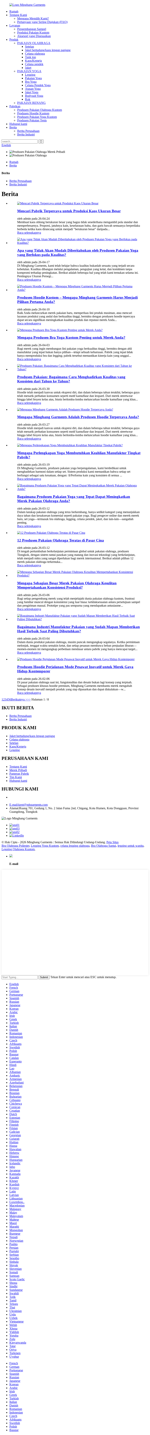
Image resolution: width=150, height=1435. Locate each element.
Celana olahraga (35, 53)
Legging (30, 74)
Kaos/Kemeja (33, 60)
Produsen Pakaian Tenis (32, 120)
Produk (13, 39)
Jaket (28, 67)
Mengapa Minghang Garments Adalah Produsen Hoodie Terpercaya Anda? (78, 417)
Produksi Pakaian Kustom (33, 32)
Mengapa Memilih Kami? (33, 18)
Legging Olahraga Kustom (18, 849)
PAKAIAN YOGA (29, 71)
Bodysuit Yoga (34, 95)
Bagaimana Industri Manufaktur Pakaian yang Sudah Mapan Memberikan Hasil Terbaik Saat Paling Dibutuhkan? (78, 629)
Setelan (29, 46)
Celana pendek (34, 64)
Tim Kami (15, 777)
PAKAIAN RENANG (31, 102)
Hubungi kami (18, 124)
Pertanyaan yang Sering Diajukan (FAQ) (42, 22)
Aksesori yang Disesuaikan (34, 36)
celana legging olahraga (74, 845)
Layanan (14, 25)
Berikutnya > (19, 699)
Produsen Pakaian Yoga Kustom (37, 117)
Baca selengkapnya (29, 232)
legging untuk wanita (131, 845)
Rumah (13, 11)
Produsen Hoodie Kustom (33, 113)
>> (29, 699)
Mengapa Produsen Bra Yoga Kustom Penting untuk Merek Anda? (71, 337)
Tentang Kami (18, 15)
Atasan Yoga (33, 88)
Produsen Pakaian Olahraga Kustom (39, 109)
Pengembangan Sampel (31, 29)
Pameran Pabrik (19, 773)
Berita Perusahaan (28, 131)
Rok (27, 99)
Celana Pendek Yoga (38, 85)
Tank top (30, 57)
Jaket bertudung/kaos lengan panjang (48, 50)
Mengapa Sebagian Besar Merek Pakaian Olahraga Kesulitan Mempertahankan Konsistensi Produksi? (67, 585)
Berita (13, 127)
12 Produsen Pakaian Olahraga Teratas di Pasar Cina (60, 540)
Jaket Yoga (31, 92)
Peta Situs (112, 842)
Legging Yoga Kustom (45, 845)
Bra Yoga (31, 81)
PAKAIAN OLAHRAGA (33, 43)
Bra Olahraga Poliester (15, 845)
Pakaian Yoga (33, 78)
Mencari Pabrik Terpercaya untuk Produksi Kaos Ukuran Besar (69, 211)
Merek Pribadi (18, 770)
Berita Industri (26, 134)
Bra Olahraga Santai (103, 845)
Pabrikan (14, 106)
